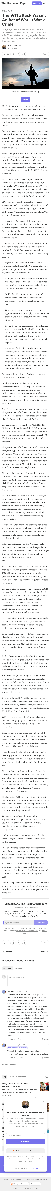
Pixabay (36, 91)
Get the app (35, 1184)
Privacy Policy (27, 1161)
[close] (44, 1102)
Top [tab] (4, 1077)
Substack (15, 1188)
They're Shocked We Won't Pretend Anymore (16, 1085)
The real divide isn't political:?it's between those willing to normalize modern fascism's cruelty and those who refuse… (19, 1090)
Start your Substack (20, 1184)
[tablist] (12, 968)
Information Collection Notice (33, 1159)
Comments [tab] (7, 968)
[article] (25, 1091)
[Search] (46, 1076)
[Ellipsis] (48, 991)
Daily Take (7, 11)
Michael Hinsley (14, 991)
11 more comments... (10, 1064)
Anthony (11, 1045)
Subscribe (37, 3)
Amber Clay (24, 91)
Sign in (46, 3)
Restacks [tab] (18, 968)
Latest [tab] (11, 1077)
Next (43, 951)
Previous (9, 951)
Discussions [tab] (21, 1077)
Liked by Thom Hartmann (18, 1048)
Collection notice (41, 1179)
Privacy (26, 1179)
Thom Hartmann (14, 46)
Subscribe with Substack (27, 1151)
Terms (32, 1179)
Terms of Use (39, 1156)
